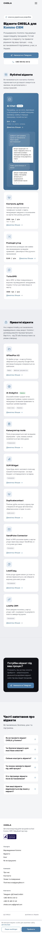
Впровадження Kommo (12, 850)
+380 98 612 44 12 (22, 62)
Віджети (6, 854)
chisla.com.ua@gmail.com (12, 905)
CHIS (7, 3)
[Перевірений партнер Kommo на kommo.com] (9, 836)
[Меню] (36, 3)
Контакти (7, 876)
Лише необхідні (11, 929)
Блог (5, 857)
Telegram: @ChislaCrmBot (13, 894)
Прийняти (31, 929)
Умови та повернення (11, 879)
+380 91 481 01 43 (10, 901)
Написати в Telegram (23, 55)
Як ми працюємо (9, 861)
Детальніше (6, 925)
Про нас (6, 872)
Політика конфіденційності (13, 883)
